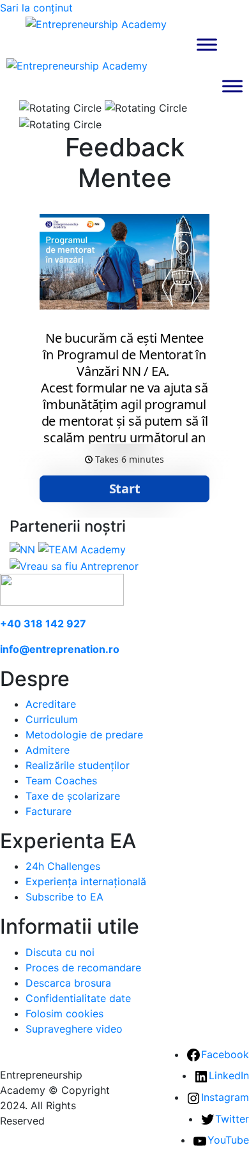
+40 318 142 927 (43, 623)
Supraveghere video (74, 1028)
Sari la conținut (36, 7)
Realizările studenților (78, 765)
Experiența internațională (86, 881)
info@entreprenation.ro (59, 649)
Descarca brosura (68, 982)
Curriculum (52, 719)
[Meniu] (207, 44)
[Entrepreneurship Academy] (96, 23)
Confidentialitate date (78, 998)
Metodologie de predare (84, 734)
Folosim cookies (64, 1013)
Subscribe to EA (64, 896)
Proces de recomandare (83, 967)
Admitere (48, 750)
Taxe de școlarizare (73, 795)
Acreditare (51, 704)
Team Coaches (61, 780)
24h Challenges (63, 866)
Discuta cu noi (60, 952)
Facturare (49, 811)
